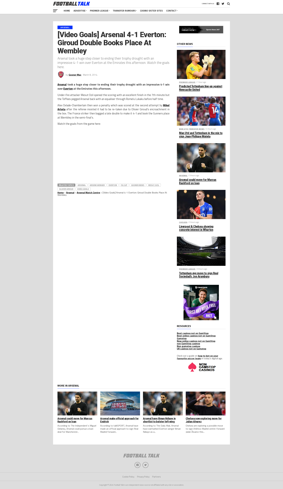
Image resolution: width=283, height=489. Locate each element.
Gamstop (182, 338)
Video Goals (83, 188)
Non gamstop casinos (188, 346)
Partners (156, 476)
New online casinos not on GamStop (196, 341)
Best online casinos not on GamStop (196, 335)
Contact (171, 10)
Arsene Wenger (97, 185)
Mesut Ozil (153, 185)
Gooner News (137, 185)
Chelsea (183, 222)
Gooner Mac (75, 75)
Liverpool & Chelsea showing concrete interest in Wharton (196, 228)
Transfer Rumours (124, 10)
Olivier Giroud (66, 188)
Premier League (99, 10)
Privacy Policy (143, 476)
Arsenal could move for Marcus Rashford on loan (197, 181)
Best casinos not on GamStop (193, 333)
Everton (68, 89)
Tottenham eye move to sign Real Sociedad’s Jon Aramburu (198, 275)
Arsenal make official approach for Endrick (119, 420)
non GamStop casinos (188, 343)
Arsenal (62, 84)
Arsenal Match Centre (88, 192)
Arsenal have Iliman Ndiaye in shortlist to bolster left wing (159, 420)
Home (67, 10)
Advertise (79, 10)
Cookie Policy (128, 476)
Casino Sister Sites (151, 10)
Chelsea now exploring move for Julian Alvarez (204, 420)
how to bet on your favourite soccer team (197, 357)
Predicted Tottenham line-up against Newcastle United (200, 88)
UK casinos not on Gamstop (191, 348)
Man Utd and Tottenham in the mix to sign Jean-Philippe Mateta (200, 134)
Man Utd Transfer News (191, 129)
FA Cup (124, 185)
